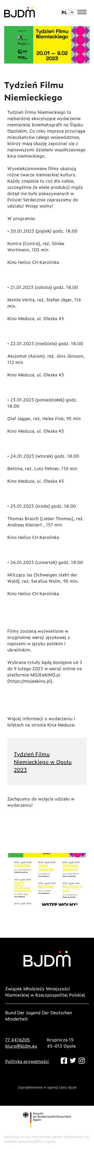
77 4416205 (17, 1039)
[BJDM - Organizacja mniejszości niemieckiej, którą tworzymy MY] (19, 12)
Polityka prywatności (27, 1061)
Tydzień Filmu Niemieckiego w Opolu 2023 (43, 761)
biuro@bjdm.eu (21, 1046)
